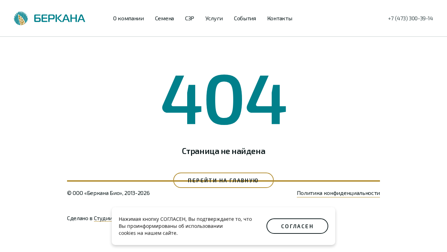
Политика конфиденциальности (338, 192)
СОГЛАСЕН (297, 226)
